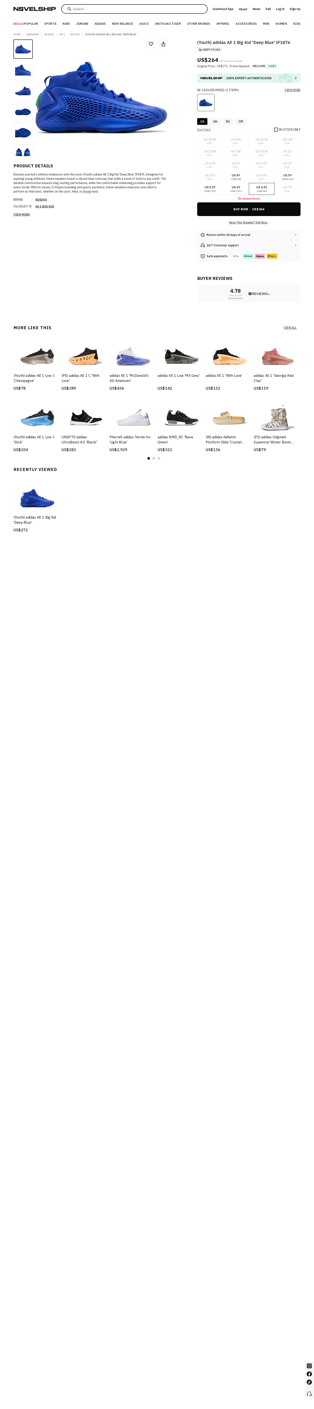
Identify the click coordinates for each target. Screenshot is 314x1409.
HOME (17, 34)
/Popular (25, 24)
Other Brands (198, 24)
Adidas (100, 24)
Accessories (246, 24)
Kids (297, 24)
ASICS (144, 24)
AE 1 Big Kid (44, 206)
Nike (66, 24)
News (256, 9)
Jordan (82, 24)
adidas (49, 34)
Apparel (222, 24)
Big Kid (75, 34)
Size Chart (204, 130)
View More (21, 214)
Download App (223, 9)
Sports (50, 24)
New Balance (122, 24)
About (243, 9)
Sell (268, 9)
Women (281, 24)
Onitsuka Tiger (168, 24)
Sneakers (32, 34)
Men (266, 24)
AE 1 (62, 34)
